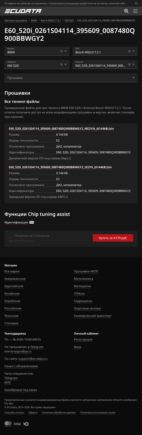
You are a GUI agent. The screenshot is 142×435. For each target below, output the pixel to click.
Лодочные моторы (87, 308)
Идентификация (16, 222)
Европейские (13, 286)
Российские (12, 308)
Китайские (12, 293)
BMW (34, 20)
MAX (7, 382)
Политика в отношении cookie (97, 412)
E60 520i (69, 20)
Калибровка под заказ (20, 390)
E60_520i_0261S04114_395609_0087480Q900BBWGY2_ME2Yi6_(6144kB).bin (61, 129)
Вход (77, 347)
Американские (15, 279)
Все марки (11, 271)
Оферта (32, 412)
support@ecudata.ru (33, 359)
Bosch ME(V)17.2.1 (51, 20)
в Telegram (35, 347)
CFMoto (79, 293)
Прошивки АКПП (86, 271)
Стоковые (11, 323)
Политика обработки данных (59, 412)
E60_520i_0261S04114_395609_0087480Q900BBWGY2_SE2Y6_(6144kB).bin (60, 167)
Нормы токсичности (23, 140)
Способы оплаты (14, 412)
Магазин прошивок (15, 20)
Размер (14, 134)
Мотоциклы (82, 286)
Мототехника (83, 279)
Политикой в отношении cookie (68, 3)
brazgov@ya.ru (21, 351)
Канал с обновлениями (21, 366)
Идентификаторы (21, 152)
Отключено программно (26, 146)
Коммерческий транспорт (92, 316)
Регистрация (83, 339)
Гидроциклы (83, 301)
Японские (11, 316)
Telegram (11, 378)
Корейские (12, 301)
